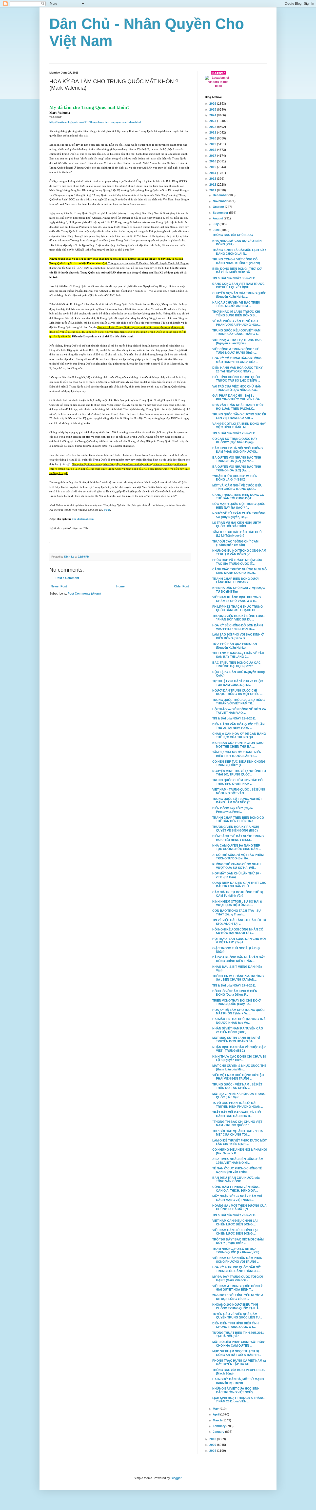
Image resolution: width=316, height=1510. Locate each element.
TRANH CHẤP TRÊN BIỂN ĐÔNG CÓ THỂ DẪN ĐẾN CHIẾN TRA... (238, 819)
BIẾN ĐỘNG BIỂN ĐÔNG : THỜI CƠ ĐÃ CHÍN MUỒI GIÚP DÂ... (237, 270)
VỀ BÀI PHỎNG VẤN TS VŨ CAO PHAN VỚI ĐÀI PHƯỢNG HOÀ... (236, 322)
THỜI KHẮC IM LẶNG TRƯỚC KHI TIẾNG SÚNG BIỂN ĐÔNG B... (236, 313)
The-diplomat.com (83, 519)
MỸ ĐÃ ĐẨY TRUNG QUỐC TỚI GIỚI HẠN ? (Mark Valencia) (237, 1278)
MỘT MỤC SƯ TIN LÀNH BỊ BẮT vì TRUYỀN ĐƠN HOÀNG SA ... (236, 1039)
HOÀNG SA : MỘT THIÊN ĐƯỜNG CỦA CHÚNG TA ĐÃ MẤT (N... (239, 1207)
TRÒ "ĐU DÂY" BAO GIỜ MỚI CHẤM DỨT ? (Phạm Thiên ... (238, 1241)
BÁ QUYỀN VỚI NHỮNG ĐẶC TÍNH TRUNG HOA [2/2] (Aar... (236, 468)
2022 (213, 127)
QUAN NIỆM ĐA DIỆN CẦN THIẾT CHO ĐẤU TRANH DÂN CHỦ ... (239, 884)
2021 (213, 132)
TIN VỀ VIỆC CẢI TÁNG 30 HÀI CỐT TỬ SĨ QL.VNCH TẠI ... (239, 921)
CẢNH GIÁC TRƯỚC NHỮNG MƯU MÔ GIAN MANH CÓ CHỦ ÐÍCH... (239, 571)
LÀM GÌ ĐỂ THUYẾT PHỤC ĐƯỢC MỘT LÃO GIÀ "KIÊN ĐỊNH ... (239, 1142)
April (216, 1414)
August (218, 218)
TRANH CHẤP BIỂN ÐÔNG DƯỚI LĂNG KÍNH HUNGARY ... (235, 580)
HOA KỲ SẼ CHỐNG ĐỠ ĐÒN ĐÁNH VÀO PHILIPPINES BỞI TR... (237, 627)
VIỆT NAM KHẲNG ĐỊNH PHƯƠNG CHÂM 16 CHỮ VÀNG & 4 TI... (236, 599)
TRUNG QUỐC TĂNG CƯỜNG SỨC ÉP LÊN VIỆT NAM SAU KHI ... (239, 416)
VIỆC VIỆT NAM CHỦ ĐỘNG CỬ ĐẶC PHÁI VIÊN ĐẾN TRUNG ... (238, 1076)
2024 (213, 115)
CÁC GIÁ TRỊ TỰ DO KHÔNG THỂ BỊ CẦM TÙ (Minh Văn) (237, 894)
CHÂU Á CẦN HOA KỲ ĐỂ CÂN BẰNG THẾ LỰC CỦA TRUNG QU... (239, 735)
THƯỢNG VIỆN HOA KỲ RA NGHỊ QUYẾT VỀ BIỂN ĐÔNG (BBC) (235, 828)
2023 (213, 121)
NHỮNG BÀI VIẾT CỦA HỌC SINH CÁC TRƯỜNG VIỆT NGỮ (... (235, 1390)
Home (120, 586)
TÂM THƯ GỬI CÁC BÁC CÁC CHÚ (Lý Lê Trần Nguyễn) (237, 533)
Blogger (176, 1478)
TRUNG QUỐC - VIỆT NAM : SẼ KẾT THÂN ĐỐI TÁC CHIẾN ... (237, 1086)
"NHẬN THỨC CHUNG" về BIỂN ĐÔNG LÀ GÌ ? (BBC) (234, 477)
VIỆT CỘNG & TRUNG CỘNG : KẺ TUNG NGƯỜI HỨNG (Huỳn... (235, 351)
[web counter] (218, 73)
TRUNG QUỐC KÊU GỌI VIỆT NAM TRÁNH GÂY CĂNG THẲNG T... (236, 332)
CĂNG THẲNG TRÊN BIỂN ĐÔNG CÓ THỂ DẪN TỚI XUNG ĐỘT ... (238, 496)
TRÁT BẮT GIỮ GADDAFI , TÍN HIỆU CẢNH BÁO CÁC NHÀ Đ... (237, 1114)
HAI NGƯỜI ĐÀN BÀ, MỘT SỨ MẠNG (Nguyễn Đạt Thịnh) (238, 1380)
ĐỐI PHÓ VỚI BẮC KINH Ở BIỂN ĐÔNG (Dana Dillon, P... (234, 992)
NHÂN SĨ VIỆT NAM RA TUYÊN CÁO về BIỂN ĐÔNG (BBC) (237, 1030)
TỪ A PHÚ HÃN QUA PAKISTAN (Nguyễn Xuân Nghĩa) (234, 645)
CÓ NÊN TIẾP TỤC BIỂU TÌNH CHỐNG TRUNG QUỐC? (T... (238, 763)
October (219, 207)
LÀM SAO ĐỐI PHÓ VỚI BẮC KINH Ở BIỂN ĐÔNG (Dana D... (238, 636)
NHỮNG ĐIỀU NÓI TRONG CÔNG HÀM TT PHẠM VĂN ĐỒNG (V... (239, 552)
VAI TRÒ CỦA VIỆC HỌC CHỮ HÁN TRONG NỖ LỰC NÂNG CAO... (236, 388)
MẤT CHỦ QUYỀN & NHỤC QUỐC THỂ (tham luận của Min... (239, 1067)
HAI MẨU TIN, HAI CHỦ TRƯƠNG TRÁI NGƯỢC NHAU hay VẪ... (239, 1020)
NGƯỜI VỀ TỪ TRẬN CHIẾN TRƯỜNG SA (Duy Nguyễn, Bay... (238, 515)
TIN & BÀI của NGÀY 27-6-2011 (234, 985)
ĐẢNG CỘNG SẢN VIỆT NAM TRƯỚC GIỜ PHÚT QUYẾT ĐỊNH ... (238, 285)
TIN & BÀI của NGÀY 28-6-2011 (234, 718)
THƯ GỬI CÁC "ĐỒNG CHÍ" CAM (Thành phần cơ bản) (235, 543)
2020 (213, 138)
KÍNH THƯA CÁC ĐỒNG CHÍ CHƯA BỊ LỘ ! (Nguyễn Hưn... (239, 1058)
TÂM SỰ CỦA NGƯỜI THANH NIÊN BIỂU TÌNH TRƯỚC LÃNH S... (236, 754)
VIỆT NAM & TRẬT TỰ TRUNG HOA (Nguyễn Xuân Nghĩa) (237, 341)
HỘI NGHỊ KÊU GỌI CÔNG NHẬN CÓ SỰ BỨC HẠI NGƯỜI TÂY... (237, 931)
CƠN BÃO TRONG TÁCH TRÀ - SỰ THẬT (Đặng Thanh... (236, 912)
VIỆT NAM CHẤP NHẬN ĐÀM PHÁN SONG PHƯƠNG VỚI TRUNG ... (237, 1259)
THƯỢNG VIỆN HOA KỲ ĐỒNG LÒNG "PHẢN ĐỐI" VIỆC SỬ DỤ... (238, 617)
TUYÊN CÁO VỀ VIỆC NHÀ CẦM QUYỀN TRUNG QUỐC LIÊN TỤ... (237, 1315)
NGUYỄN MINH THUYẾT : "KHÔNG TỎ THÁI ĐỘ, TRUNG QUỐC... (239, 772)
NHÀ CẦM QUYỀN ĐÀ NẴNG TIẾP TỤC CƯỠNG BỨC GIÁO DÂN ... (236, 847)
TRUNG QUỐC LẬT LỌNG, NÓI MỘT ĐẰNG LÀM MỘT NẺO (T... (237, 800)
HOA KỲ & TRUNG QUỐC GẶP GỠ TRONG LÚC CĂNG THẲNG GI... (236, 1269)
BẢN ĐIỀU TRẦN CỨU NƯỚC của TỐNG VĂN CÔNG (236, 1179)
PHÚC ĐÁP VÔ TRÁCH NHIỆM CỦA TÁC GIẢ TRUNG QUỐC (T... (237, 561)
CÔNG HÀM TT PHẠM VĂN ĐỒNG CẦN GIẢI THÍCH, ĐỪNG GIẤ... (235, 1188)
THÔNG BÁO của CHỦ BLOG (232, 235)
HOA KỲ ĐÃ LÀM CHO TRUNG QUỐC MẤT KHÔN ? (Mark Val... (238, 1011)
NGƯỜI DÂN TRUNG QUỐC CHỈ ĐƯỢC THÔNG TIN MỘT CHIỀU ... (237, 692)
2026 (213, 103)
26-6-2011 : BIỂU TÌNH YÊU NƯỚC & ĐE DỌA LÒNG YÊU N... (237, 1297)
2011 (213, 190)
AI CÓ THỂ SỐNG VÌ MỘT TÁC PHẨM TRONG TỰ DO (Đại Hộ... (238, 856)
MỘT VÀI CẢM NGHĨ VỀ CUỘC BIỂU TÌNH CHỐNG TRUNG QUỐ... (237, 487)
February (219, 1426)
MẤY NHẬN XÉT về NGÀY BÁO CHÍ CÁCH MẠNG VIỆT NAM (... (237, 1198)
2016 (213, 161)
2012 (213, 184)
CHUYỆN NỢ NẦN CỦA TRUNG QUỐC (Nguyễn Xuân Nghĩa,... (239, 294)
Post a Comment (67, 578)
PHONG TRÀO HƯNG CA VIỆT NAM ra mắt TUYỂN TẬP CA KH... (239, 1362)
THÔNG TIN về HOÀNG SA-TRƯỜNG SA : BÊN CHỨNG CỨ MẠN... (238, 977)
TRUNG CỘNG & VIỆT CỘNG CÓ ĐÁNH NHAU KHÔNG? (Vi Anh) (236, 261)
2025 (213, 109)
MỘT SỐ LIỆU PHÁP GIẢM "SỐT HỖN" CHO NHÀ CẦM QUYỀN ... (239, 1343)
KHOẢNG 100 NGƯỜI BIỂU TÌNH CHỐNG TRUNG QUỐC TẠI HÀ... (236, 1306)
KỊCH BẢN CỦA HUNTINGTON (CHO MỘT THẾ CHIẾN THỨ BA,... (237, 744)
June (216, 230)
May (216, 1409)
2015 (213, 167)
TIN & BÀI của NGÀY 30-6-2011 (234, 278)
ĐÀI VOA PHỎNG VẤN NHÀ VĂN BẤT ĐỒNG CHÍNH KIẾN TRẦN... (238, 959)
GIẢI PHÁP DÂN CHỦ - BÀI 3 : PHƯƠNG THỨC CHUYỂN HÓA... (237, 397)
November (220, 201)
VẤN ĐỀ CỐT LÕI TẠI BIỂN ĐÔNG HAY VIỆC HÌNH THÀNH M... (239, 425)
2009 (213, 1445)
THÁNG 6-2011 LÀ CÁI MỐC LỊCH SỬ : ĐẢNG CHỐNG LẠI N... (239, 251)
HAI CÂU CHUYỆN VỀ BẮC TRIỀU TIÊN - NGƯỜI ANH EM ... (236, 304)
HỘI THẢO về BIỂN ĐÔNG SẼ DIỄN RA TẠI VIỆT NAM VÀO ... (239, 711)
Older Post (181, 586)
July (216, 224)
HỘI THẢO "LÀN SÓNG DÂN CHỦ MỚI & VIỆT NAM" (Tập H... (239, 940)
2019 (213, 144)
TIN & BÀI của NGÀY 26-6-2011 (234, 1215)
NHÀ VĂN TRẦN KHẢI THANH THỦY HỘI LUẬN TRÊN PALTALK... (238, 406)
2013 (213, 178)
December (220, 195)
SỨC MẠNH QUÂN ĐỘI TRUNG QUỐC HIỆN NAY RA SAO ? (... (238, 505)
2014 (213, 173)
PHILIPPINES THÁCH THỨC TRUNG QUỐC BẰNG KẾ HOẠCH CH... (237, 608)
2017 (213, 155)
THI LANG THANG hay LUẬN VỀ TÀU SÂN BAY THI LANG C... (238, 655)
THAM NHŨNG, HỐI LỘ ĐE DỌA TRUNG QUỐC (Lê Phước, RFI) (235, 1250)
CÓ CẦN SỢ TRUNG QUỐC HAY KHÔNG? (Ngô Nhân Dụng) (234, 440)
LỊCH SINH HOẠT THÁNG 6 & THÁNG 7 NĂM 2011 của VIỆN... (238, 1399)
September (221, 212)
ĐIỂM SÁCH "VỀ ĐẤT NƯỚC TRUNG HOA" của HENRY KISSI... (238, 837)
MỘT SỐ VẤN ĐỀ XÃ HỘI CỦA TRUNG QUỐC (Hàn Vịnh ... (238, 1095)
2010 (213, 1439)
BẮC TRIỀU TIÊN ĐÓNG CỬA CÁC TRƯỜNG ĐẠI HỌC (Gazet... (236, 664)
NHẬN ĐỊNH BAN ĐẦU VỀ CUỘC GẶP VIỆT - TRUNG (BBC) (239, 1048)
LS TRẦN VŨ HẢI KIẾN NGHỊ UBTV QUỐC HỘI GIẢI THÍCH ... (236, 524)
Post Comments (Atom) (84, 593)
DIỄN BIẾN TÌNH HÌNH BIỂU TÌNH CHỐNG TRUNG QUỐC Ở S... (235, 1325)
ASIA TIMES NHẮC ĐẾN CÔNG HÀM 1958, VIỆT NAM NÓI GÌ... (237, 1160)
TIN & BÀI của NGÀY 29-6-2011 (234, 433)
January (219, 1431)
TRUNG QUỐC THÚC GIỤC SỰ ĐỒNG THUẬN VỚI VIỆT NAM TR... (238, 701)
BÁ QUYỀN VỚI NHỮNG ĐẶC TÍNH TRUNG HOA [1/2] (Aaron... (236, 459)
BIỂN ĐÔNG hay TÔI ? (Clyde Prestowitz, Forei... (232, 810)
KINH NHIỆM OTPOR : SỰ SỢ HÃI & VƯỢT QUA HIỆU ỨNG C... (237, 903)
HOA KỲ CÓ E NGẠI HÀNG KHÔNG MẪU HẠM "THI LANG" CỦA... (236, 360)
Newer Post (59, 586)
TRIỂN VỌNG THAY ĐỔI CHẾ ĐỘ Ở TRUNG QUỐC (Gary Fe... (236, 1002)
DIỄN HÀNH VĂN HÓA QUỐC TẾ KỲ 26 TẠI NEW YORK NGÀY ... (237, 369)
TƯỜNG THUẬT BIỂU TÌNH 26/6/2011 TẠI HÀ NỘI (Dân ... (238, 1334)
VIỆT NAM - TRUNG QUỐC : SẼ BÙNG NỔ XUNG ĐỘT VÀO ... (238, 791)
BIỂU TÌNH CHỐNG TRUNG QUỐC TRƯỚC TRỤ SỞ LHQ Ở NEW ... (236, 378)
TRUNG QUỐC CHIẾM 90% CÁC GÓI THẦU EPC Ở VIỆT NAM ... (237, 781)
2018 (213, 150)
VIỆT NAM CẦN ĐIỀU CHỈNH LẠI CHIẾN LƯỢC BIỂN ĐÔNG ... (234, 1222)
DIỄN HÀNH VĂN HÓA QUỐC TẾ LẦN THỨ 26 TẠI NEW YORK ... (238, 726)
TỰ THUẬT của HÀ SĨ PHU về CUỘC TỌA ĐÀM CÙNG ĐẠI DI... (237, 682)
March (217, 1420)
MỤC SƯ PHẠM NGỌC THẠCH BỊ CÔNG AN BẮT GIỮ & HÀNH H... (236, 1353)
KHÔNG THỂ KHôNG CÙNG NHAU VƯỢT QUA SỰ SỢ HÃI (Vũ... (236, 866)
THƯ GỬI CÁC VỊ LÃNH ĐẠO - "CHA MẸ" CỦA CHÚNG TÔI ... (237, 1132)
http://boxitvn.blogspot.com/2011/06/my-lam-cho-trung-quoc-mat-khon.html (95, 122)
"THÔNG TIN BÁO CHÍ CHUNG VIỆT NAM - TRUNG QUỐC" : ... (237, 1123)
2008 (213, 1450)
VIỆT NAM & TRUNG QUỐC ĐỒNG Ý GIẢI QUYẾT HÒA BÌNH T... (237, 1287)
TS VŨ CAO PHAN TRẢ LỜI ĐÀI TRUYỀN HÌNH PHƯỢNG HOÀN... (237, 1104)
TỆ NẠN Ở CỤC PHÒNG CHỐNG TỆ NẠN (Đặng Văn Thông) (237, 1170)
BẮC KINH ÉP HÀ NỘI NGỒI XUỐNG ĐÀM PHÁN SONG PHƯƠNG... (237, 449)
